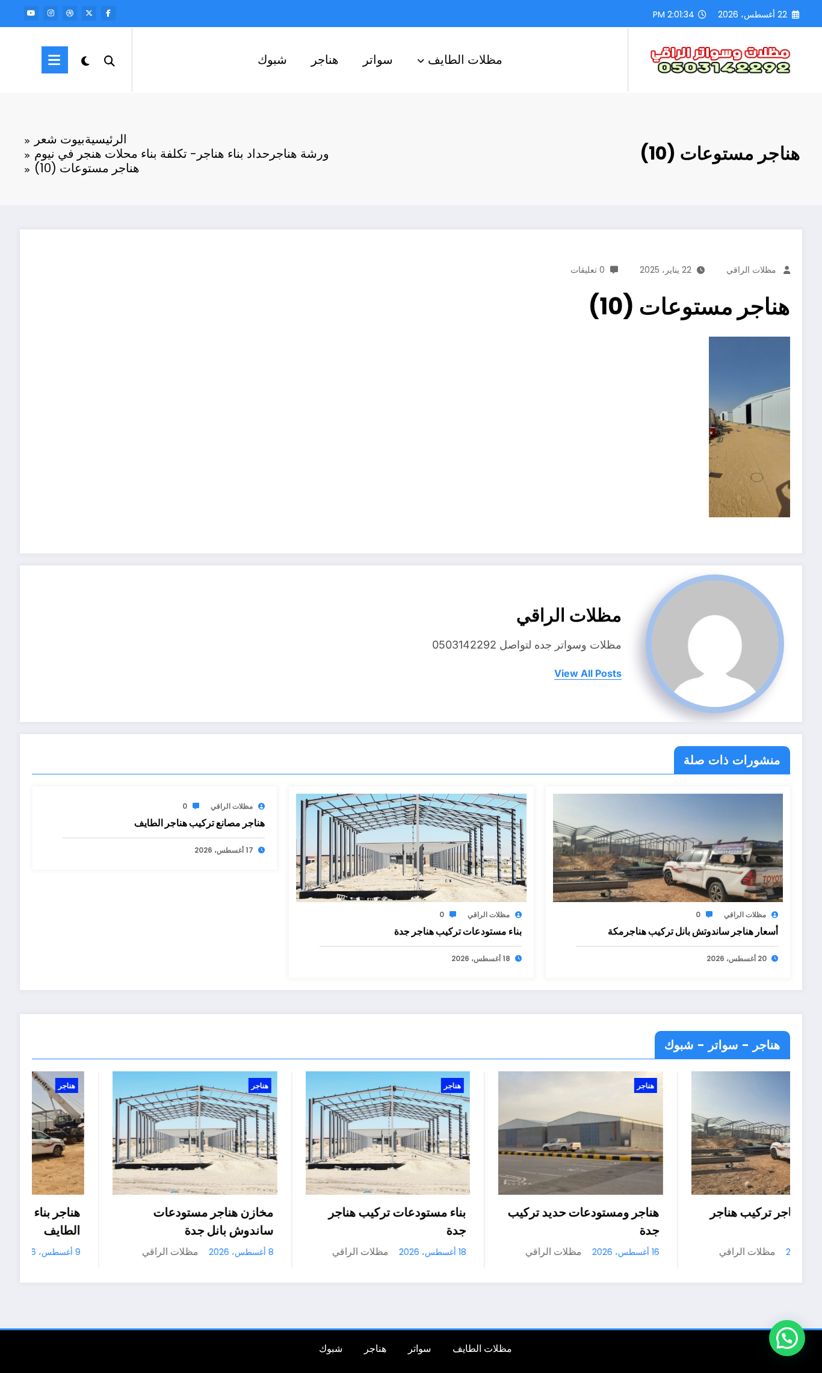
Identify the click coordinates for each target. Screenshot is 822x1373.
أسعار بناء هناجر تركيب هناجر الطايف (715, 1221)
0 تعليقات (587, 270)
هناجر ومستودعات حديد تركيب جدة (518, 1221)
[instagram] (50, 13)
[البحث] (109, 59)
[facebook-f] (108, 13)
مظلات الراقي (751, 270)
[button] (787, 1338)
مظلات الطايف (465, 59)
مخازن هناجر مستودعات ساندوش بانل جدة (148, 1221)
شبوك (272, 59)
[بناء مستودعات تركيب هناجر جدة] (411, 848)
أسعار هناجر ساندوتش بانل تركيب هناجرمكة (693, 931)
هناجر (325, 59)
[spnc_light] (85, 59)
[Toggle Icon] (55, 59)
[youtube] (31, 13)
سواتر (378, 59)
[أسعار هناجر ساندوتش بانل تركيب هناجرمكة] (668, 848)
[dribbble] (70, 13)
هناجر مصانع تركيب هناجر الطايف (199, 823)
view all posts (588, 673)
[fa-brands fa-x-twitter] (89, 13)
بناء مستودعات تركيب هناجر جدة (458, 931)
